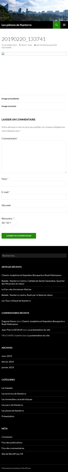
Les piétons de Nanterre (17, 25)
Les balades (7, 388)
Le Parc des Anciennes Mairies (16, 289)
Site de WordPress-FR (12, 453)
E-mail (6, 191)
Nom (5, 178)
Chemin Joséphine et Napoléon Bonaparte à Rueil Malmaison (31, 275)
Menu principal (64, 25)
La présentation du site (39, 329)
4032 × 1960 (26, 45)
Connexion (7, 437)
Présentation (8, 416)
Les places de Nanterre (13, 410)
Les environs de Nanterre (14, 393)
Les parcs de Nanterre (12, 405)
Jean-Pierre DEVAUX (12, 329)
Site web (6, 205)
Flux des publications (12, 442)
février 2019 (8, 361)
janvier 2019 (8, 367)
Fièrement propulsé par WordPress (16, 468)
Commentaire (10, 138)
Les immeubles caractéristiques (17, 399)
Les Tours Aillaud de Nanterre (16, 300)
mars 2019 (7, 356)
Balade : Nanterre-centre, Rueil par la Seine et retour (27, 295)
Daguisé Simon (9, 321)
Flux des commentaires (13, 448)
